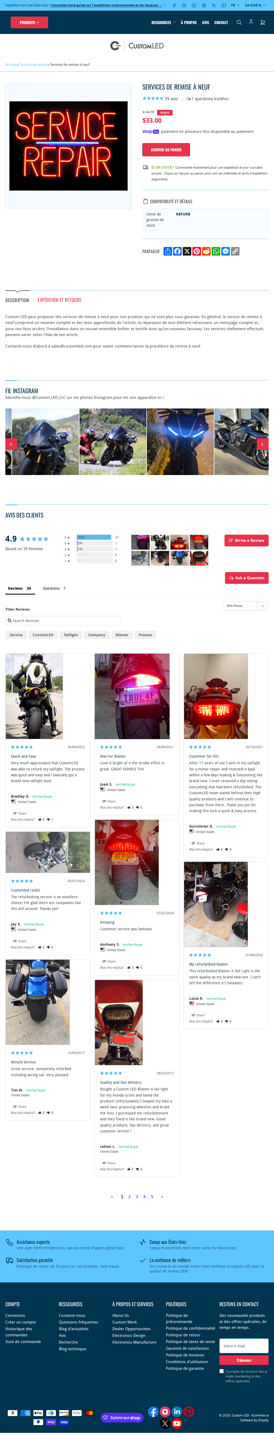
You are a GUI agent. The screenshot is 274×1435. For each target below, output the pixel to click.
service (16, 634)
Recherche (68, 1342)
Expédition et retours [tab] (59, 299)
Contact (221, 22)
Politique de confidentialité (190, 1328)
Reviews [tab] (15, 588)
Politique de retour (183, 1334)
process (145, 634)
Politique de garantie (185, 1368)
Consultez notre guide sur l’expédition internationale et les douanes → (106, 5)
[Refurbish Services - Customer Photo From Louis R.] (160, 558)
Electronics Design (129, 1335)
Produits (27, 22)
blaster (122, 634)
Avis (205, 22)
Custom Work (124, 1322)
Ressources (161, 22)
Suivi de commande (23, 1341)
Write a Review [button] (249, 540)
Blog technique (72, 1348)
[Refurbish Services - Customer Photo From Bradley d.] (160, 542)
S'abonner (244, 1360)
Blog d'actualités (74, 1328)
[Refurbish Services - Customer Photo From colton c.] (199, 558)
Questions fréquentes (78, 1322)
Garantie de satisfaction (187, 1348)
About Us (120, 1315)
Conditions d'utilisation (187, 1361)
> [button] (162, 1196)
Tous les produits (33, 64)
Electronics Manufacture (134, 1342)
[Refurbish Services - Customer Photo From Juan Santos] (140, 542)
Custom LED (240, 1415)
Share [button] (21, 813)
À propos (189, 22)
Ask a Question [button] (249, 578)
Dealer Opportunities (131, 1328)
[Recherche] (239, 22)
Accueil (10, 64)
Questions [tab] (51, 588)
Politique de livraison (185, 1354)
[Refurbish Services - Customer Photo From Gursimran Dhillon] (179, 542)
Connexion (15, 1315)
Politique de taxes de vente (190, 1341)
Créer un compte (20, 1322)
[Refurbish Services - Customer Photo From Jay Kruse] (140, 558)
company (96, 634)
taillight (71, 634)
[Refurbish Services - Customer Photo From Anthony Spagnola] (199, 542)
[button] (41, 819)
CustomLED (43, 634)
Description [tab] (17, 300)
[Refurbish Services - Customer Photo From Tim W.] (179, 558)
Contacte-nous (72, 1315)
